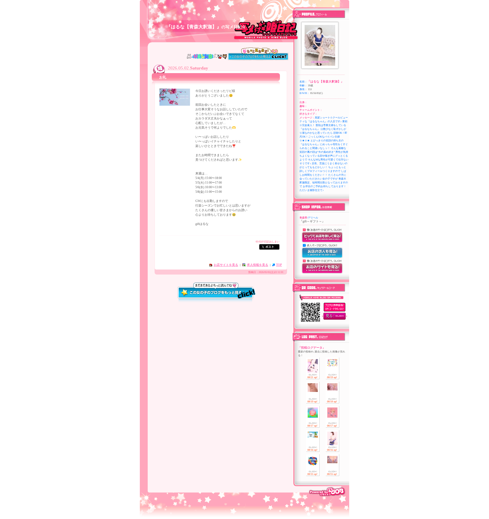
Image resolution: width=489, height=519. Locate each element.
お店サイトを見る (226, 265)
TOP (279, 265)
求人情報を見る (257, 265)
